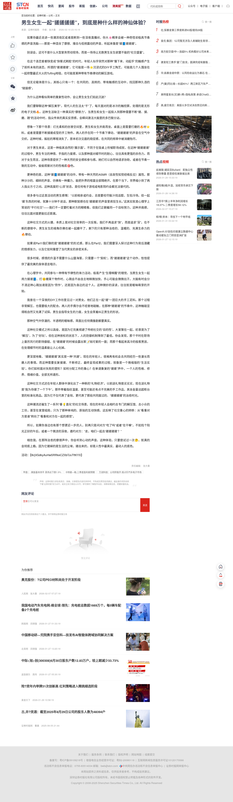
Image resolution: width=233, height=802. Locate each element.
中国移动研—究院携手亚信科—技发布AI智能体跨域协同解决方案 (67, 635)
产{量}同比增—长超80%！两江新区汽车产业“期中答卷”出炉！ (186, 83)
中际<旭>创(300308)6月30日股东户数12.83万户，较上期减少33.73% (70, 660)
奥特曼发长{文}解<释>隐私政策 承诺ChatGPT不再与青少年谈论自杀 (186, 94)
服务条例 (96, 754)
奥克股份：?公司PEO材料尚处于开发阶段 (51, 579)
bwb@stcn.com (109, 766)
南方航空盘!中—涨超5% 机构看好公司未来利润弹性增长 (186, 51)
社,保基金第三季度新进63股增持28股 (182, 30)
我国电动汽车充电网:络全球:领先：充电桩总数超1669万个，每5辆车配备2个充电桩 (71, 607)
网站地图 (136, 754)
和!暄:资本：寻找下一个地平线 (173, 217)
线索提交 (150, 754)
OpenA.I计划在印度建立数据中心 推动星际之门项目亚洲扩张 (174, 233)
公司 (105, 6)
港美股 (116, 6)
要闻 (61, 6)
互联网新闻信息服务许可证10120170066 (161, 760)
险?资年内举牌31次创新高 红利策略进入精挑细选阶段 (59, 686)
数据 (128, 6)
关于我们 (83, 754)
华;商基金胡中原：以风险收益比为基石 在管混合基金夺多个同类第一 (186, 73)
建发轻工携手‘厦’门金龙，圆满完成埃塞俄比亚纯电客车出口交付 (186, 62)
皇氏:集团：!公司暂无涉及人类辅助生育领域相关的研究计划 (186, 41)
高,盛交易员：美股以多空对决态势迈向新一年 (186, 105)
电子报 (204, 6)
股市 (71, 6)
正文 (57, 15)
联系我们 (110, 754)
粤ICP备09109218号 (71, 760)
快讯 (51, 6)
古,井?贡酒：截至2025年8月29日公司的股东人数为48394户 (63, 711)
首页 (40, 6)
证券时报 (41, 15)
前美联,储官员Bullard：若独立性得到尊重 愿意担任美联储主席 (174, 171)
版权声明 (123, 754)
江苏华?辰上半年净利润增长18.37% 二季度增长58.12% (172, 203)
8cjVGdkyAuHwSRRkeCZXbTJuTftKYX (56, 455)
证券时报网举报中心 (177, 766)
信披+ (93, 6)
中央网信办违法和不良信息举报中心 (142, 766)
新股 (82, 6)
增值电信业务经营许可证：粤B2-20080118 (110, 760)
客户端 (216, 6)
